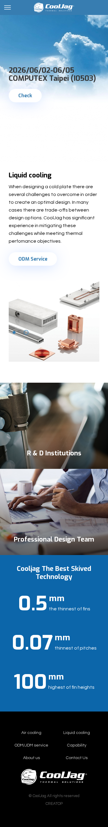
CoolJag (54, 7)
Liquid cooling (76, 733)
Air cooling (31, 733)
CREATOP (54, 804)
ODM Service (32, 259)
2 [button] (26, 332)
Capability (76, 745)
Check (25, 95)
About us (31, 758)
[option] (54, 81)
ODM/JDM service (31, 745)
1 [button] (14, 332)
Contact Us (77, 758)
